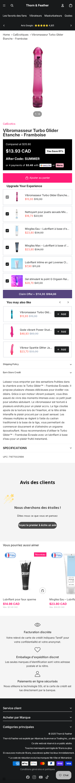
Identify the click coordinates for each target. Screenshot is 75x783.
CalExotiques (20, 34)
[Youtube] (41, 777)
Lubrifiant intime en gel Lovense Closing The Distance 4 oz (47, 262)
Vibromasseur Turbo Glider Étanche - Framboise (47, 195)
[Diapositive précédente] (4, 26)
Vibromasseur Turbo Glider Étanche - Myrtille (36, 312)
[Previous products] (60, 302)
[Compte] (63, 5)
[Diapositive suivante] (71, 26)
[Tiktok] (47, 777)
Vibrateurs (35, 15)
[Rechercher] (12, 5)
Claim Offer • (37, 294)
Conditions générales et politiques (37, 769)
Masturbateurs (53, 15)
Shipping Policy (11, 364)
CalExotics (9, 123)
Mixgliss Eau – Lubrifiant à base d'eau (47, 228)
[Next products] (68, 302)
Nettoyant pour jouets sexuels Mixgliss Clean (47, 211)
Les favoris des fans (15, 15)
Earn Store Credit (12, 372)
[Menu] (4, 5)
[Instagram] (34, 777)
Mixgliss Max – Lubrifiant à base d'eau (47, 245)
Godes (68, 15)
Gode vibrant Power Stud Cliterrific (36, 329)
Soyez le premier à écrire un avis (37, 525)
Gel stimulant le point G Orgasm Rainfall (47, 279)
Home (6, 34)
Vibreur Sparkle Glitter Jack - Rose (36, 347)
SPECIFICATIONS (15, 448)
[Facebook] (28, 777)
